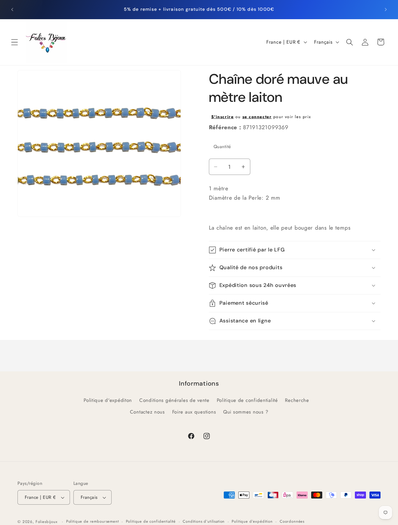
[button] (14, 42)
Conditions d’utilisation (204, 521)
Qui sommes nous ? (245, 411)
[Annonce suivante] (385, 9)
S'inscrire (222, 117)
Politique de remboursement (92, 521)
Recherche (297, 400)
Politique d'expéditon (108, 400)
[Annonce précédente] (12, 9)
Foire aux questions (194, 411)
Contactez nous (147, 411)
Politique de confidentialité (247, 400)
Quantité (222, 146)
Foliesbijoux (47, 521)
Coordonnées (292, 521)
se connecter (257, 117)
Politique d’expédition (252, 521)
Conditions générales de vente (174, 400)
